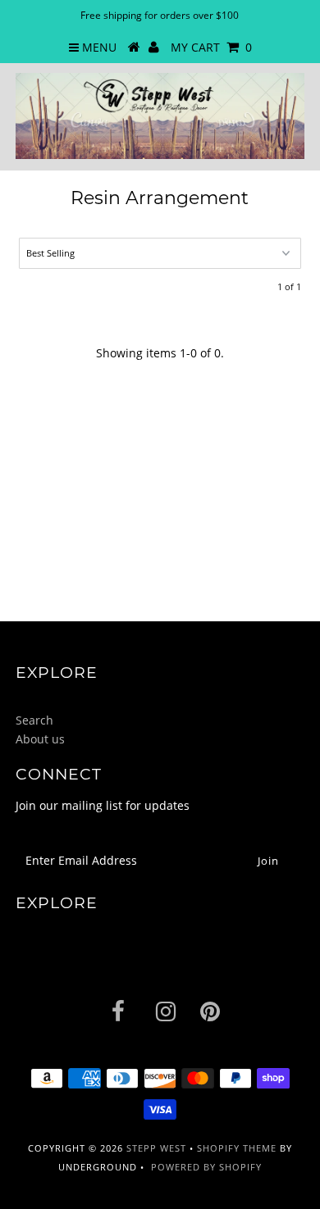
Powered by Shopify (206, 1167)
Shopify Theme (237, 1148)
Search (34, 720)
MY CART (211, 47)
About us (40, 739)
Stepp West (156, 1148)
